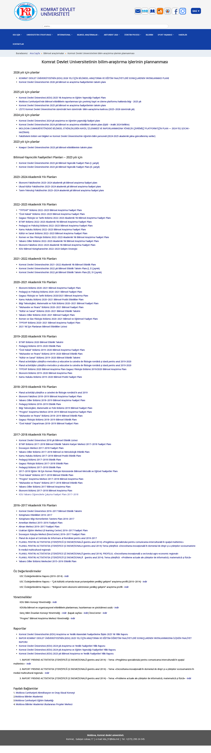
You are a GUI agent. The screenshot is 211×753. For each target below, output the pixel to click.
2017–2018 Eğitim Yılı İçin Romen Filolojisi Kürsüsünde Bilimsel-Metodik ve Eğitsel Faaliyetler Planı (68, 471)
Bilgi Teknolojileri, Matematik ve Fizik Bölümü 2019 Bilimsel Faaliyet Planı (55, 407)
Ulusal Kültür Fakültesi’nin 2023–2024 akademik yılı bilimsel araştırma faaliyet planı (60, 186)
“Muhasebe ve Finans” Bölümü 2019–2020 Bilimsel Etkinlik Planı (50, 353)
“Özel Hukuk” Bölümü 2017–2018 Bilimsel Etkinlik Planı (46, 475)
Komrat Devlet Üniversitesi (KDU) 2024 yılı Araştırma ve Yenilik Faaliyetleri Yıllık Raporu (62, 645)
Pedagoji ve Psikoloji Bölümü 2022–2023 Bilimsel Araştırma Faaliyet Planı (56, 225)
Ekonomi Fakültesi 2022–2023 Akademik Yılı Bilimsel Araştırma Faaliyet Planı (57, 244)
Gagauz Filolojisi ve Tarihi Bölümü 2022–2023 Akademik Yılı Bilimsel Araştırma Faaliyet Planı (65, 217)
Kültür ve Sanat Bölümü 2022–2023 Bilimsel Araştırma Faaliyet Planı (53, 233)
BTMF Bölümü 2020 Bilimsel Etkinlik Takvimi (41, 342)
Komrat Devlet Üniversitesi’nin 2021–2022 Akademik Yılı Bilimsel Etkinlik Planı (57, 264)
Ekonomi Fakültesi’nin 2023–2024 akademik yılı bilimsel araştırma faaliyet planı (58, 182)
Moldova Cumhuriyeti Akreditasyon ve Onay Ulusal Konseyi (45, 692)
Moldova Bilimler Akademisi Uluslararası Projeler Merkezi (44, 704)
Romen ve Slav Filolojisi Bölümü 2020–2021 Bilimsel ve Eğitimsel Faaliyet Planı (58, 318)
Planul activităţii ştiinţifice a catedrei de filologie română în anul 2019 (53, 392)
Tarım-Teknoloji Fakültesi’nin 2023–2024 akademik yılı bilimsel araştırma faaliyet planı (61, 190)
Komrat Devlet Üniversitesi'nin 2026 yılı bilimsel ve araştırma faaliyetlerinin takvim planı (62, 82)
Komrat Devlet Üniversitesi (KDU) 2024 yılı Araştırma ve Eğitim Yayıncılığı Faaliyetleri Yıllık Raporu (67, 649)
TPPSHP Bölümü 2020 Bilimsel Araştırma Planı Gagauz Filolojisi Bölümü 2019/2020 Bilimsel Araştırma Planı (72, 369)
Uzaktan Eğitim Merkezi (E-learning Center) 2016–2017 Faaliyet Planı (53, 530)
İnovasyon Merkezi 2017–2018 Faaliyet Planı (41, 448)
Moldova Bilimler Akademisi (29, 696)
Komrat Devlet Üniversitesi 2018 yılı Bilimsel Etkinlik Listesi (48, 440)
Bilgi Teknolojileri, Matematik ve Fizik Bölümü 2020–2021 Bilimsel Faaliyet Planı (58, 303)
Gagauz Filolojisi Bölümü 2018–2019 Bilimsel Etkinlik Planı (48, 419)
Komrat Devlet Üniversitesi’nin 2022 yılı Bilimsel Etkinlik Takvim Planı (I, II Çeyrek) (59, 268)
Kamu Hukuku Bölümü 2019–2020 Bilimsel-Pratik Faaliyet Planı (50, 376)
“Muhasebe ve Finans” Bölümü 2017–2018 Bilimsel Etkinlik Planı (50, 482)
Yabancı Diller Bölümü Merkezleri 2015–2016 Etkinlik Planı (47, 561)
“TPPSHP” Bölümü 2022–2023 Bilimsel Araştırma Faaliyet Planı (50, 210)
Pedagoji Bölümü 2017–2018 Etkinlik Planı (40, 459)
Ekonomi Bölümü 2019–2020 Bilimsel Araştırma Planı (45, 373)
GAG (195, 10)
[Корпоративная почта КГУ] (138, 14)
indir (67, 576)
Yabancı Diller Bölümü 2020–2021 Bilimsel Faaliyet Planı (47, 314)
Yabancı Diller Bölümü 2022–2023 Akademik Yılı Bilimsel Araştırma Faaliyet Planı (59, 241)
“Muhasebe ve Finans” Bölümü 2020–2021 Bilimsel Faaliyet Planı (51, 307)
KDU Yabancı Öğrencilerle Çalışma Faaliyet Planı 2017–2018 (48, 494)
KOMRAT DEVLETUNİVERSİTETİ (58, 11)
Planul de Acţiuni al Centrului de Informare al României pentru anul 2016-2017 (58, 538)
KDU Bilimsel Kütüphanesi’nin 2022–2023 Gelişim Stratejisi (48, 248)
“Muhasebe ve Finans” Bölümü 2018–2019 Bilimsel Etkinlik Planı (50, 415)
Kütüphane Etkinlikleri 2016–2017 (35, 514)
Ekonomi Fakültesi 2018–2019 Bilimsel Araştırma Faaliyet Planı (50, 396)
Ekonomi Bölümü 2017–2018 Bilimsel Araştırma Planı (45, 490)
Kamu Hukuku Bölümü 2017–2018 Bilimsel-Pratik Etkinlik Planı (50, 455)
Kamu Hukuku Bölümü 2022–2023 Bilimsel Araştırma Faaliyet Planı (52, 229)
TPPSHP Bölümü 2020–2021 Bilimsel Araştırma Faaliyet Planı (49, 322)
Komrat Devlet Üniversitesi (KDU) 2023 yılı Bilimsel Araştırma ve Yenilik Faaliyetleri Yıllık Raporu (66, 653)
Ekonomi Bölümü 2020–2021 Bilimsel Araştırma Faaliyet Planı (50, 287)
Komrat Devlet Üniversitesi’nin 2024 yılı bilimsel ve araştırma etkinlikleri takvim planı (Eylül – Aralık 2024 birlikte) (74, 124)
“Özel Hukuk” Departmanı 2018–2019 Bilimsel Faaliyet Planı (48, 423)
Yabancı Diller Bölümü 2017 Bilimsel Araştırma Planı (44, 486)
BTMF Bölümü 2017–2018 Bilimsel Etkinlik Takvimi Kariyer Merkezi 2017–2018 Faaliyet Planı (65, 444)
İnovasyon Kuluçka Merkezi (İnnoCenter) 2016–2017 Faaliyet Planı (52, 534)
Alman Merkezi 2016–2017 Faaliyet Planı (39, 526)
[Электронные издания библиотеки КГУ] (152, 14)
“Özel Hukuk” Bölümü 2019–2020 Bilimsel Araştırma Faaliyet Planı (52, 349)
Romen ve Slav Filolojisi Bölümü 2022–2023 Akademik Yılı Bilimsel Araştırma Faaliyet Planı (64, 237)
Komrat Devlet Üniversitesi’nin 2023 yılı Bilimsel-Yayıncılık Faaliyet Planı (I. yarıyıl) (59, 163)
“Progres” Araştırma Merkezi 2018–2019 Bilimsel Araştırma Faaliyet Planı (55, 411)
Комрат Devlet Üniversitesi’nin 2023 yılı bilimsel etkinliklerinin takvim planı (55, 147)
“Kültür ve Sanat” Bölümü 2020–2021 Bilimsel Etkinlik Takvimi (49, 311)
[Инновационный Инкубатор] (145, 14)
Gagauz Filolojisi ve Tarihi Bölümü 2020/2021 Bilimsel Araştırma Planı (53, 295)
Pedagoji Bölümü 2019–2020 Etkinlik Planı (40, 346)
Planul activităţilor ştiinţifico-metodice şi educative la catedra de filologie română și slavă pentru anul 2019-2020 (75, 361)
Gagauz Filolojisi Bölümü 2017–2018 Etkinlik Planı (43, 463)
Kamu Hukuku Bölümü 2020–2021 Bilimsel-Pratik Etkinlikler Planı (51, 299)
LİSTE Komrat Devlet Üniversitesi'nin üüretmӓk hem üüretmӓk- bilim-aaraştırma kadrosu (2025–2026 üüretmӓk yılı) (77, 109)
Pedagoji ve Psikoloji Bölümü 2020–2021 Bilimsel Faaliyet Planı (50, 291)
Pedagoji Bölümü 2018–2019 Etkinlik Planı (40, 404)
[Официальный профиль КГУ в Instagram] (183, 14)
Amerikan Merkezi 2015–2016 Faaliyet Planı (40, 522)
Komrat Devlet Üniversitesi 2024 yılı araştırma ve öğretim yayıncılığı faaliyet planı (59, 120)
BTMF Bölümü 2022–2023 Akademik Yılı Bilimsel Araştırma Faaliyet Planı (55, 221)
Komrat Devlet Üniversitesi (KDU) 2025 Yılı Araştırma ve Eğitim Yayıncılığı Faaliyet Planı (62, 97)
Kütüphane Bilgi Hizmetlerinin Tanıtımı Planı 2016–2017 (46, 518)
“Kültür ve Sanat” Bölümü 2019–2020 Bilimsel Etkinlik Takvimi (49, 357)
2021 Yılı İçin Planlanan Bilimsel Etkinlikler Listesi (43, 326)
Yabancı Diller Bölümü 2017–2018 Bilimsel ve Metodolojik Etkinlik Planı (54, 451)
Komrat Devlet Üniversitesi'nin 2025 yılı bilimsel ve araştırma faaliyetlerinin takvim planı (62, 105)
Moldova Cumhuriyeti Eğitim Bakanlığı (34, 700)
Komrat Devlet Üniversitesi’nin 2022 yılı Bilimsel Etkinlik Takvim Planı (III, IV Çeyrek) (60, 272)
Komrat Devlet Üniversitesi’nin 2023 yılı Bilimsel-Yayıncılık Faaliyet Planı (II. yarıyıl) (59, 166)
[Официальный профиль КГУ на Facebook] (175, 14)
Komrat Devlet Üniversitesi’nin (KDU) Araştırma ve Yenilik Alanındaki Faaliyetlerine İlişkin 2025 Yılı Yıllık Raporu (73, 634)
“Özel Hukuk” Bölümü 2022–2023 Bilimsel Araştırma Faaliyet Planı (52, 214)
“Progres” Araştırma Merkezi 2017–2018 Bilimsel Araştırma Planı (51, 478)
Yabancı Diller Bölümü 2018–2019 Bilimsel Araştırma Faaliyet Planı (52, 400)
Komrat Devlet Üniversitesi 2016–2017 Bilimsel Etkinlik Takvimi (50, 511)
